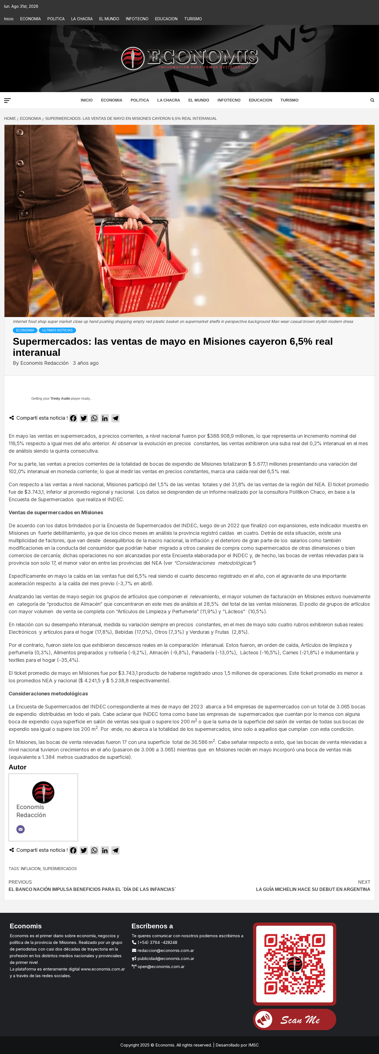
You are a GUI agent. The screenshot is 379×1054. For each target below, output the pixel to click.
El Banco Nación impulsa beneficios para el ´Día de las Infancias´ (92, 886)
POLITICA (56, 18)
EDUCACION (166, 18)
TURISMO (193, 18)
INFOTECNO (137, 18)
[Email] (20, 829)
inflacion (31, 868)
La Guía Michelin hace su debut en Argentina (313, 886)
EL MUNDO (109, 18)
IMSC (253, 1045)
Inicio (9, 18)
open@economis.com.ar (161, 966)
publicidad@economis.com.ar (165, 958)
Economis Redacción (45, 363)
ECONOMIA (30, 18)
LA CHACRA (82, 18)
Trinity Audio (60, 399)
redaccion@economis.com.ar (165, 950)
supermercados (60, 868)
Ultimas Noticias (57, 330)
